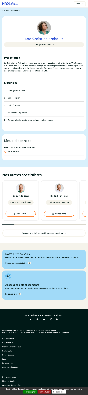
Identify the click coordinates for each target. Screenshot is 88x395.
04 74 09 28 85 (13, 151)
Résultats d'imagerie (10, 367)
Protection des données (11, 385)
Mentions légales (8, 381)
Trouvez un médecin (11, 10)
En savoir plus (11, 294)
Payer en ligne (7, 363)
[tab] (8, 224)
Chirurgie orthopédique (44, 44)
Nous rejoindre (8, 355)
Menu (78, 4)
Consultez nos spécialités (16, 263)
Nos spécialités (8, 339)
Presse (4, 359)
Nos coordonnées (9, 377)
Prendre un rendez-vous (11, 347)
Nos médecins (7, 343)
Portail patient (8, 351)
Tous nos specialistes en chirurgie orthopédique (42, 233)
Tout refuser (44, 392)
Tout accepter (30, 392)
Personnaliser (59, 392)
